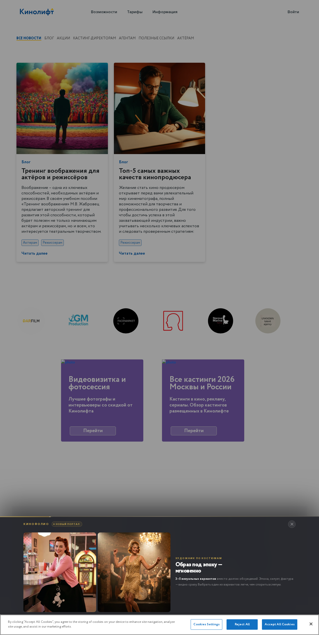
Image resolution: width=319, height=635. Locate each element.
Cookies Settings (206, 624)
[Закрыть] (292, 524)
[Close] (311, 623)
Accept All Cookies (279, 624)
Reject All (242, 624)
